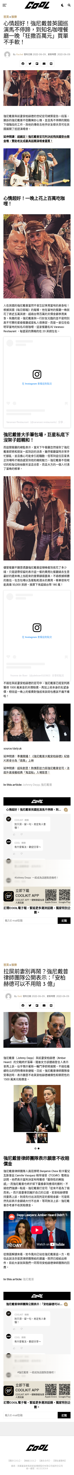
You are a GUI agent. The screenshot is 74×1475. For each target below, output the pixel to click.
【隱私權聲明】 (59, 1460)
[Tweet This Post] (30, 64)
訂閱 (64, 920)
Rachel (19, 54)
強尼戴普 (46, 784)
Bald (20, 996)
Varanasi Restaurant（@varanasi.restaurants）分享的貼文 (38, 422)
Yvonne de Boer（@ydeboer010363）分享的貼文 (37, 675)
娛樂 (14, 16)
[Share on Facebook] (23, 64)
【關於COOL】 (13, 1460)
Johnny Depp (31, 784)
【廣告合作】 (44, 1460)
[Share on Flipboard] (37, 64)
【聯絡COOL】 (29, 1460)
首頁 (6, 16)
